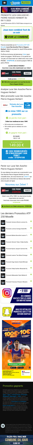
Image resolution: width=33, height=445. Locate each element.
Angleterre (6, 396)
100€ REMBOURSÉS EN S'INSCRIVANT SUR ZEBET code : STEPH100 (16, 154)
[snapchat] (16, 317)
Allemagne (13, 396)
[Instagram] (16, 302)
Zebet (24, 54)
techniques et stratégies (18, 401)
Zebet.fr (26, 176)
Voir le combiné (18, 37)
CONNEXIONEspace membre (26, 3)
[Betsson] (16, 378)
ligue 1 (5, 394)
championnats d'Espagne (19, 394)
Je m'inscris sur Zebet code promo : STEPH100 (17, 206)
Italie (19, 396)
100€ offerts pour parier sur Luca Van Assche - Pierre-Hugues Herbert (17, 83)
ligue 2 (9, 394)
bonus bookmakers (9, 405)
